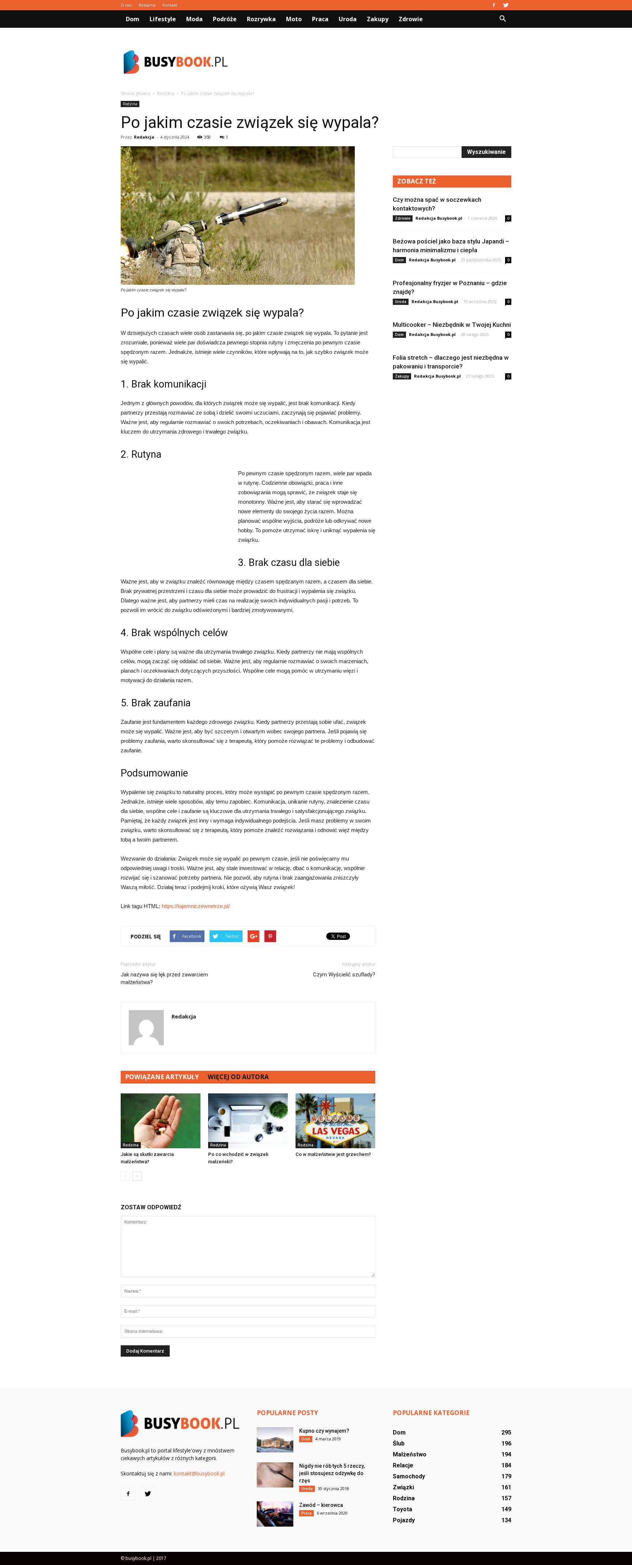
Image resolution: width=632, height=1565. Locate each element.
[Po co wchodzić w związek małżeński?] (248, 1120)
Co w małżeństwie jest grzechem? (333, 1154)
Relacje (403, 1465)
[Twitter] (505, 5)
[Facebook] (493, 5)
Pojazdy (404, 1520)
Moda (194, 19)
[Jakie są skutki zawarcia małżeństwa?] (160, 1120)
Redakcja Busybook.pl (438, 218)
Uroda (348, 19)
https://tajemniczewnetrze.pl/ (196, 906)
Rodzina (130, 103)
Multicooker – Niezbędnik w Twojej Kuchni (452, 324)
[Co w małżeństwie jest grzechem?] (335, 1120)
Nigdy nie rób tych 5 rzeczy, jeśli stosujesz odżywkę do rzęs (332, 1473)
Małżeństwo (409, 1454)
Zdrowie (411, 19)
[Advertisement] (378, 61)
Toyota (402, 1509)
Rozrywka (261, 19)
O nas (126, 5)
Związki (403, 1487)
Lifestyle (163, 19)
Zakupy (377, 19)
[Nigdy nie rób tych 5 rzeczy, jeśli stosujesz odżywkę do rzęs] (275, 1474)
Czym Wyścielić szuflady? (344, 974)
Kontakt (169, 5)
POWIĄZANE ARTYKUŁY (162, 1077)
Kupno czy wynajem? (324, 1431)
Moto (294, 19)
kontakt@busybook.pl (199, 1473)
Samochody (409, 1476)
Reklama (147, 5)
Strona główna (135, 93)
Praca (320, 19)
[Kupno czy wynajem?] (275, 1439)
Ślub (399, 1443)
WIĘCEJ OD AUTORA (238, 1077)
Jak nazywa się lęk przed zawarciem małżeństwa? (164, 978)
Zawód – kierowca (321, 1505)
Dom (132, 19)
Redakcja (144, 137)
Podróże (225, 19)
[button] (502, 19)
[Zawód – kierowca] (275, 1514)
